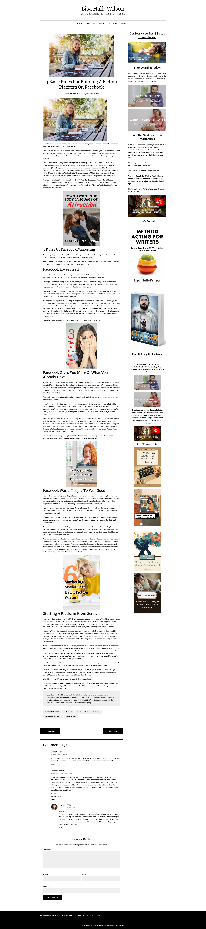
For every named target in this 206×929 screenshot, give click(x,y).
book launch (68, 712)
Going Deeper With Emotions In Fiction (64, 703)
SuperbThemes (119, 925)
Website (46, 886)
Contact (125, 23)
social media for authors (53, 716)
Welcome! (90, 23)
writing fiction (71, 716)
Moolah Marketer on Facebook (59, 173)
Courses (113, 23)
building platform (83, 712)
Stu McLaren (77, 173)
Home (79, 23)
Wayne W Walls (57, 771)
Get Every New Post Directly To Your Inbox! (147, 35)
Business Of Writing (52, 712)
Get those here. (85, 679)
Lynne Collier (56, 752)
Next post (113, 731)
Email (84, 874)
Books (102, 23)
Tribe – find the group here (100, 173)
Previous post (50, 731)
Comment (47, 849)
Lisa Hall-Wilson (103, 8)
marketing (96, 712)
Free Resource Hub (97, 700)
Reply (53, 764)
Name (45, 874)
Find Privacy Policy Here (147, 354)
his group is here (100, 175)
